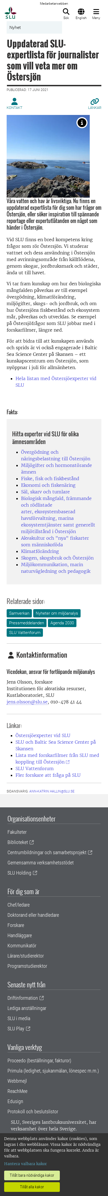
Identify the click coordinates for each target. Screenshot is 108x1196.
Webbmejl (17, 1081)
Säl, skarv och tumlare (45, 491)
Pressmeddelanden (26, 622)
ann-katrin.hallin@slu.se (51, 791)
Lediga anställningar (26, 1008)
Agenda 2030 (62, 622)
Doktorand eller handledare (33, 915)
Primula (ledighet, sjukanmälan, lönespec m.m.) (53, 1071)
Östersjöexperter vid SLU (43, 735)
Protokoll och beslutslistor (32, 1111)
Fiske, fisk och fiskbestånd (50, 478)
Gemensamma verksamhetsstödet (40, 863)
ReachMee (17, 1091)
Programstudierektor (27, 966)
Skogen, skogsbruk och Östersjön (57, 558)
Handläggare (19, 935)
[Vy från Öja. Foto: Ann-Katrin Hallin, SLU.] (82, 122)
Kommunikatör (21, 945)
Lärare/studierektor (25, 956)
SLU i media (18, 1018)
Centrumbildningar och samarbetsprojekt (46, 852)
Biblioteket (17, 842)
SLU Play (15, 1028)
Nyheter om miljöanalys (57, 613)
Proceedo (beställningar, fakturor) (39, 1060)
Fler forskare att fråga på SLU (48, 775)
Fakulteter (17, 832)
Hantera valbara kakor (25, 1163)
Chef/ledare (18, 905)
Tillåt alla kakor (32, 1186)
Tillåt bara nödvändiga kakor (32, 1175)
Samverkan (19, 613)
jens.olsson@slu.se (27, 702)
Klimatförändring (40, 551)
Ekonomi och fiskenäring (48, 485)
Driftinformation (22, 998)
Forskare (15, 925)
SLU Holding (19, 873)
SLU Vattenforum (24, 632)
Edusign (15, 1101)
